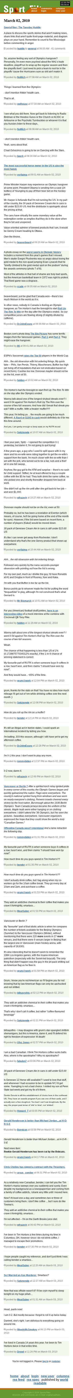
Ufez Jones (23, 1042)
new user (60, 11)
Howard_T (22, 1111)
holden (21, 380)
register (56, 1361)
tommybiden (24, 761)
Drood (20, 1351)
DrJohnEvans (24, 324)
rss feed (19, 1379)
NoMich (21, 77)
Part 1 (45, 337)
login (43, 11)
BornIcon (22, 1129)
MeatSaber (23, 911)
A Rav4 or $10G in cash (27, 417)
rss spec (33, 1379)
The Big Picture (38, 333)
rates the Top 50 (32, 355)
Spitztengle (23, 432)
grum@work (24, 680)
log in (45, 1361)
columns (60, 8)
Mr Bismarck (24, 600)
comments (46, 8)
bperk (20, 156)
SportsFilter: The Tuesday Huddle (22, 27)
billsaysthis (23, 992)
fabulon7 (22, 1061)
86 (18, 346)
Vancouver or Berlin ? (16, 786)
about (34, 11)
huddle (21, 48)
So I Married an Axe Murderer (20, 1275)
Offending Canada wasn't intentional (24, 828)
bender (21, 718)
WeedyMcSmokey (27, 1329)
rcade (20, 286)
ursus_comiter (25, 1172)
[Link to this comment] (5, 77)
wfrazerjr (22, 497)
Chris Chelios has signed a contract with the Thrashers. (34, 1167)
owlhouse (22, 104)
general (32, 48)
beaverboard (24, 242)
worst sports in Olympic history (43, 252)
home (34, 8)
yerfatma (22, 174)
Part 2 (57, 337)
